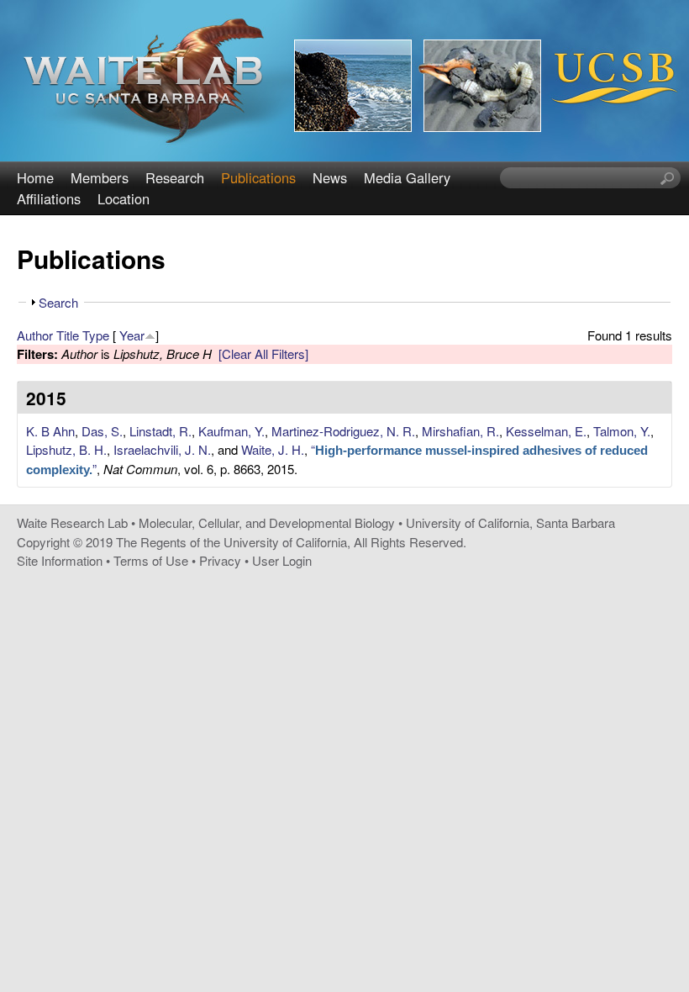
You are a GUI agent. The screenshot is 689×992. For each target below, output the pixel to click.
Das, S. (102, 431)
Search (58, 302)
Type (95, 335)
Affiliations (49, 198)
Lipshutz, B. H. (66, 449)
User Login (282, 560)
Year (132, 335)
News (330, 177)
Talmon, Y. (621, 431)
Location (123, 198)
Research (174, 177)
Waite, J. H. (272, 449)
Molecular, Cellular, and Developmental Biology (267, 522)
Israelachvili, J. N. (162, 449)
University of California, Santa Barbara (510, 522)
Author (35, 335)
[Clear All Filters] (263, 353)
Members (100, 177)
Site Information (60, 560)
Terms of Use (150, 560)
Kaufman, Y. (231, 431)
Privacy (220, 560)
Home (35, 177)
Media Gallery (407, 177)
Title (67, 335)
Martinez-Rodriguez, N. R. (343, 431)
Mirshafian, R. (460, 431)
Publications (258, 177)
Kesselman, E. (546, 431)
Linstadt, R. (160, 431)
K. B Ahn (50, 431)
